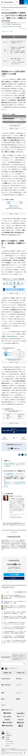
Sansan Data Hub (12, 336)
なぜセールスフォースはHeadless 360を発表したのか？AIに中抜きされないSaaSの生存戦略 (15, 627)
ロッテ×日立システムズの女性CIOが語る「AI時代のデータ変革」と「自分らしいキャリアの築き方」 (15, 642)
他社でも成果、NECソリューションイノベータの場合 (17, 59)
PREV (5, 437)
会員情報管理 (8, 735)
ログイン (14, 578)
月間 (20, 592)
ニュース (18, 685)
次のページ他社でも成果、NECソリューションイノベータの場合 (14, 430)
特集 (2, 699)
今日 (8, 592)
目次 (14, 37)
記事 (2, 693)
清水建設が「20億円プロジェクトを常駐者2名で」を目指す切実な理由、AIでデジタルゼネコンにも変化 (15, 607)
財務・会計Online (6, 685)
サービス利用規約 (9, 741)
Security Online (5, 678)
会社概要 (7, 739)
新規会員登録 (14, 574)
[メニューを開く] (2, 2)
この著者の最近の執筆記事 (15, 517)
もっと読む (5, 486)
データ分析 (4, 31)
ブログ (3, 705)
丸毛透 (8, 26)
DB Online (19, 678)
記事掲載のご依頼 (7, 672)
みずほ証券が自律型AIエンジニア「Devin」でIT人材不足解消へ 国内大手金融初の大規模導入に (15, 632)
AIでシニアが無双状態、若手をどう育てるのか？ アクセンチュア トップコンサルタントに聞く (15, 623)
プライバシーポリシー (10, 743)
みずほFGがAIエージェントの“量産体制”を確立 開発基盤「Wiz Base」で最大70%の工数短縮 (15, 636)
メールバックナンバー (15, 571)
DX (7, 31)
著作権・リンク (9, 733)
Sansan (11, 31)
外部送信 (7, 745)
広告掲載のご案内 (21, 672)
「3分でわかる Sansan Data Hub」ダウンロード (17, 62)
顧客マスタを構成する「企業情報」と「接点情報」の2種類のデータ (17, 52)
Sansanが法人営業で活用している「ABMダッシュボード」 (17, 42)
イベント (18, 693)
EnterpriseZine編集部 (16, 26)
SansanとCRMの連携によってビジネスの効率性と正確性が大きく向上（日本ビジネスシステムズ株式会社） (14, 464)
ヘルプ (7, 731)
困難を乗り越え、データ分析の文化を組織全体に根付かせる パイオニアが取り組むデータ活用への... (14, 483)
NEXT (23, 437)
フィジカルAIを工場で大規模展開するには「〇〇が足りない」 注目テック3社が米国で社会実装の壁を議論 (15, 597)
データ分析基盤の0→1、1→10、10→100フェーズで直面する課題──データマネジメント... (14, 474)
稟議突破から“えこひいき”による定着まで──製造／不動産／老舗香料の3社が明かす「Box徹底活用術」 (15, 618)
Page (5, 42)
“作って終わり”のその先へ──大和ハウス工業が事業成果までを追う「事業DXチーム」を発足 (15, 612)
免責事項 (7, 737)
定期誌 (18, 699)
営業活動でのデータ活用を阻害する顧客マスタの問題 (17, 48)
